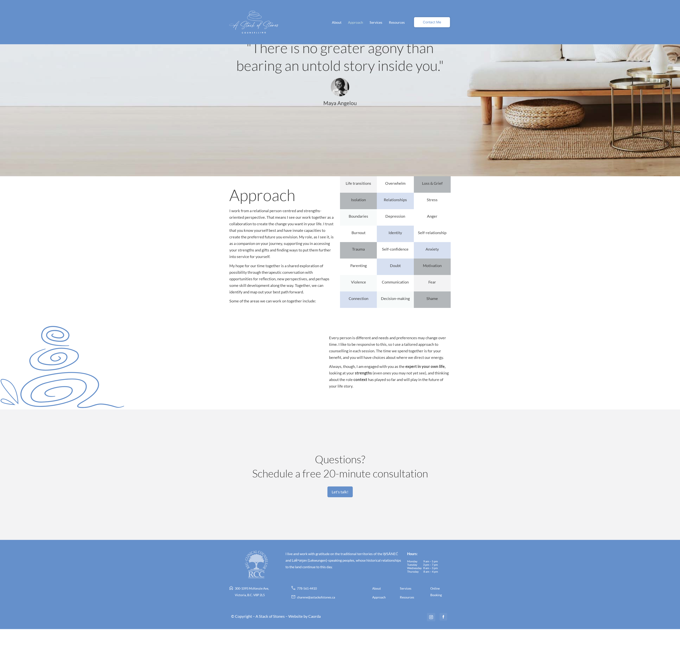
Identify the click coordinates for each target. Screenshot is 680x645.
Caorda (314, 616)
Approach (355, 22)
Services (376, 22)
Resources (397, 22)
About (336, 22)
